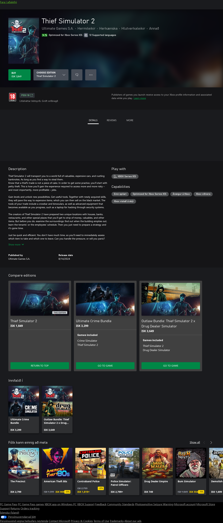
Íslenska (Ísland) (9, 512)
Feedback (100, 504)
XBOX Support (85, 504)
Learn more (140, 98)
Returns (15, 508)
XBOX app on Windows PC (60, 504)
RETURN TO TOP (40, 365)
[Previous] (204, 442)
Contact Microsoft (59, 521)
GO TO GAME (105, 365)
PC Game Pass (8, 504)
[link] (23, 409)
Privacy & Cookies (82, 521)
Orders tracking (30, 508)
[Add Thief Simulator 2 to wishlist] (76, 74)
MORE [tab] (129, 120)
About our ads (132, 521)
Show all (195, 442)
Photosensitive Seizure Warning (154, 504)
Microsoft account (185, 504)
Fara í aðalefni (8, 2)
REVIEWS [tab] (111, 120)
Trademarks (117, 521)
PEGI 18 (25, 95)
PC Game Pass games (31, 504)
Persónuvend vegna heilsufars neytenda (24, 521)
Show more (14, 244)
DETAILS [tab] (93, 120)
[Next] (211, 442)
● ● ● (91, 75)
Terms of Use (101, 521)
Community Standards (120, 504)
